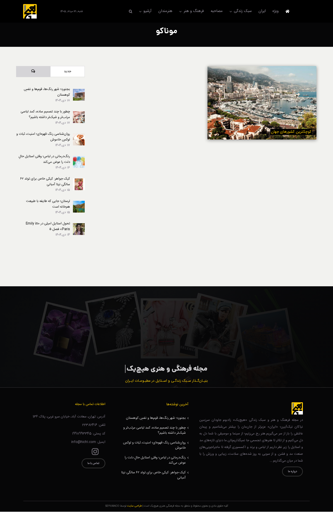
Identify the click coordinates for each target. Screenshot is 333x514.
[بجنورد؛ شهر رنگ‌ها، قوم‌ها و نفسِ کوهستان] (79, 92)
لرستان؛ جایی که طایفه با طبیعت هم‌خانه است (48, 204)
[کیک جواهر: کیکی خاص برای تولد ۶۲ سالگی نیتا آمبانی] (79, 181)
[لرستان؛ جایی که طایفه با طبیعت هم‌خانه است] (79, 203)
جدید (67, 71)
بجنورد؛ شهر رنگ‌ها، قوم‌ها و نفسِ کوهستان (47, 92)
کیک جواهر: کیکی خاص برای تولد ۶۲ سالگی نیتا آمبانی (45, 181)
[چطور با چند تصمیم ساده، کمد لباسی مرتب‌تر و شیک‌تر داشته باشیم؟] (79, 114)
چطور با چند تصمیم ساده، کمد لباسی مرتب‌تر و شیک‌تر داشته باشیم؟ (45, 114)
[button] (130, 11)
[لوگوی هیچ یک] (30, 6)
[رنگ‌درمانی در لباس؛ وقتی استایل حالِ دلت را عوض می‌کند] (79, 159)
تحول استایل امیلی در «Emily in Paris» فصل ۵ (48, 226)
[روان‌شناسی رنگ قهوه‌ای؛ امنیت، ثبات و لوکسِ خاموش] (79, 136)
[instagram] (95, 451)
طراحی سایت (134, 506)
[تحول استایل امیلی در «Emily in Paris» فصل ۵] (79, 226)
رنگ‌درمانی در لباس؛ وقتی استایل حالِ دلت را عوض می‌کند (44, 159)
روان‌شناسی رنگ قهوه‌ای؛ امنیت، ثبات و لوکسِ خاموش (43, 136)
